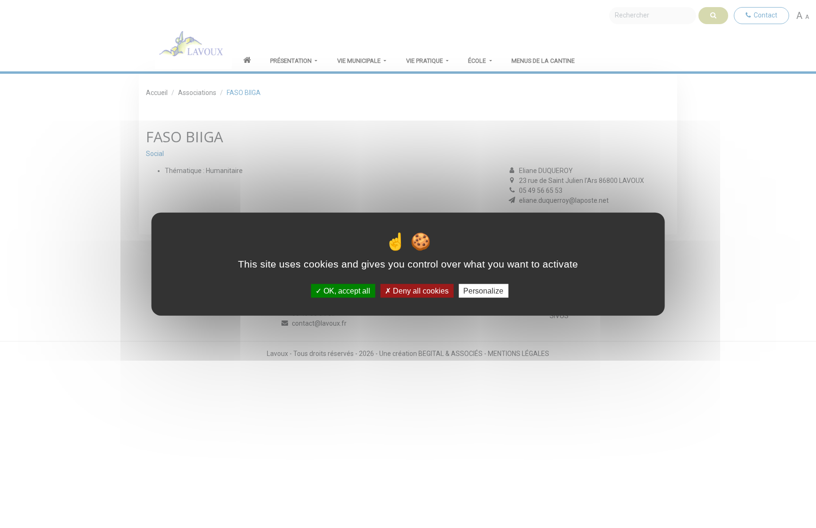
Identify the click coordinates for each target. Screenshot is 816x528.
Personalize (483, 291)
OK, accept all (346, 291)
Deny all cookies (420, 291)
